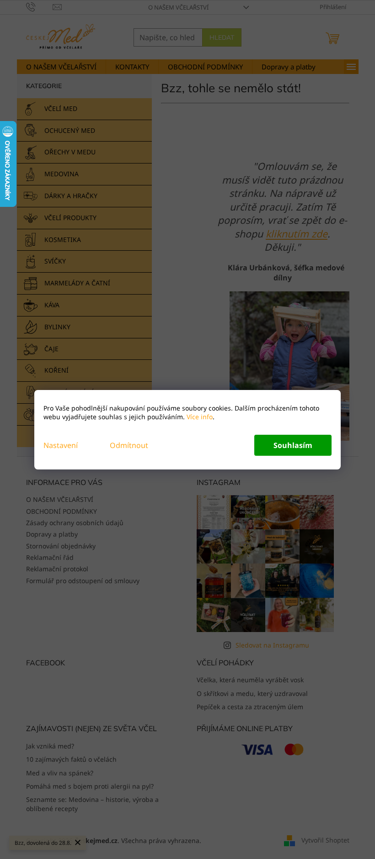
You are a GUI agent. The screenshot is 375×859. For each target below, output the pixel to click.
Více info (199, 416)
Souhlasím (292, 445)
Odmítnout (129, 445)
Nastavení (60, 445)
